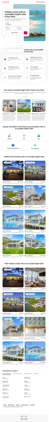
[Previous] (22, 97)
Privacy (22, 419)
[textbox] (10, 29)
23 (21, 45)
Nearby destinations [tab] (7, 373)
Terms (26, 419)
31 (6, 50)
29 (19, 48)
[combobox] (16, 24)
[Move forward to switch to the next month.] (21, 32)
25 (9, 48)
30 (21, 48)
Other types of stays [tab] (17, 373)
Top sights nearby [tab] (27, 373)
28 (16, 48)
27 (14, 48)
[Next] (26, 97)
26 (11, 48)
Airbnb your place (40, 2)
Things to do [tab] (36, 373)
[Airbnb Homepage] (6, 2)
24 (6, 48)
